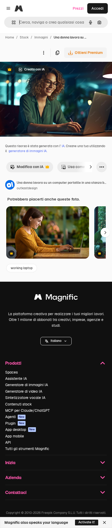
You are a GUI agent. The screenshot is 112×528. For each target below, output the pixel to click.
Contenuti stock (18, 404)
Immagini (41, 37)
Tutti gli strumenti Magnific (27, 448)
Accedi (97, 8)
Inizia (10, 462)
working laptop (22, 268)
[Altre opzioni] (43, 52)
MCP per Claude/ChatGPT (27, 410)
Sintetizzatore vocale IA (25, 397)
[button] (56, 341)
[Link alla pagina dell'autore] (10, 185)
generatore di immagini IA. (28, 151)
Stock (24, 37)
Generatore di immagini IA (26, 384)
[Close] (104, 522)
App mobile (14, 436)
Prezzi (78, 8)
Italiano (56, 341)
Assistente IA (16, 378)
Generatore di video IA (23, 391)
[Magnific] (56, 298)
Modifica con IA (26, 168)
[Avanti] (90, 167)
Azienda (13, 477)
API (8, 442)
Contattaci (16, 492)
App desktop (20, 429)
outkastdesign (27, 188)
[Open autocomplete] (11, 22)
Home (9, 37)
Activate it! (86, 522)
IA (63, 146)
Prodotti (13, 363)
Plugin (14, 423)
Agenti (14, 416)
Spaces (11, 372)
